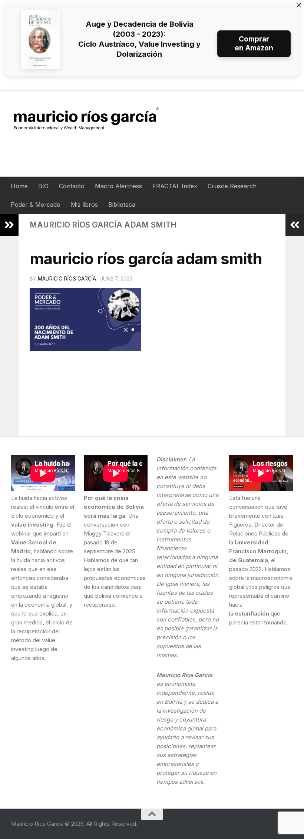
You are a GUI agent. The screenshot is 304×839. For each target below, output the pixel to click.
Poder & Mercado (35, 204)
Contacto (72, 186)
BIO (43, 186)
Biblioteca (121, 204)
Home (19, 186)
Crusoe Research (232, 186)
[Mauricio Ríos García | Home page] (93, 118)
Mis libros (84, 204)
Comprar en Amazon (254, 43)
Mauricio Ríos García (67, 278)
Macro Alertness (118, 186)
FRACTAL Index (174, 186)
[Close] (299, 5)
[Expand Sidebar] (9, 225)
